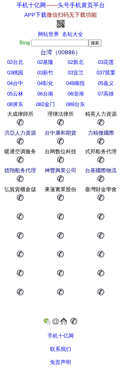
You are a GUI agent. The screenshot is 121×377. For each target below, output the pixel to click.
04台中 (15, 83)
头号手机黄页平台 (81, 5)
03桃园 (15, 73)
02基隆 (45, 62)
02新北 (76, 62)
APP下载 (60, 15)
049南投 (75, 83)
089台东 (75, 104)
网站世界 (48, 34)
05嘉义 (106, 83)
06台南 (45, 94)
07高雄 (106, 94)
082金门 (45, 104)
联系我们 (60, 349)
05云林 (15, 94)
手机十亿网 (31, 5)
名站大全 (72, 34)
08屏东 (15, 104)
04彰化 (45, 83)
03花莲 (106, 62)
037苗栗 (105, 73)
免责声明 (60, 362)
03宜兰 (76, 73)
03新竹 (45, 73)
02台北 (15, 62)
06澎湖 (76, 94)
